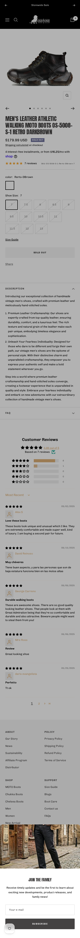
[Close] (73, 831)
